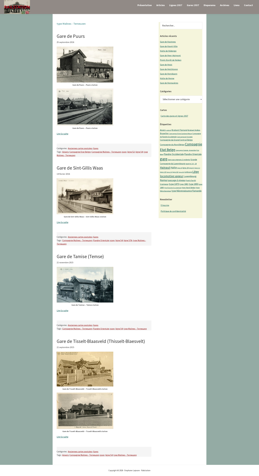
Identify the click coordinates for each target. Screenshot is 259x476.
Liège (195, 171)
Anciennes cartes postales (80, 148)
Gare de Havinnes (168, 41)
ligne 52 (130, 151)
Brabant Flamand (180, 130)
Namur (164, 180)
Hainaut (165, 167)
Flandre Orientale (101, 240)
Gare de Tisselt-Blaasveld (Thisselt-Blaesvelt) (101, 341)
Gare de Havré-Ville (169, 46)
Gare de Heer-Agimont (170, 55)
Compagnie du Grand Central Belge (176, 139)
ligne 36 (186, 168)
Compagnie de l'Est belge (184, 137)
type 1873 (174, 184)
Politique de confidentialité (173, 211)
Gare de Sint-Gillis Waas (80, 168)
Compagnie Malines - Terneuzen (106, 151)
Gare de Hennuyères (169, 83)
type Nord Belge (188, 187)
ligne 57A (128, 240)
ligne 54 (139, 151)
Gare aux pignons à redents (179, 159)
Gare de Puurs (71, 36)
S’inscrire (165, 205)
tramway (164, 184)
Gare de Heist (166, 64)
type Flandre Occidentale (172, 188)
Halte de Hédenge (168, 51)
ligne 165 (181, 172)
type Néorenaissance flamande (186, 190)
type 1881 (184, 184)
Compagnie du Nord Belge (172, 144)
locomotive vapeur (171, 176)
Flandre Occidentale (174, 154)
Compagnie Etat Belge (80, 151)
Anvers (65, 151)
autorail (168, 130)
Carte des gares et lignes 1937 (174, 116)
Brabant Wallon (194, 130)
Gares (95, 148)
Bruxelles (164, 133)
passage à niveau (176, 180)
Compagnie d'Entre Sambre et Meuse (180, 134)
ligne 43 (191, 168)
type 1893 (193, 184)
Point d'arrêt (191, 180)
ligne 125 (163, 172)
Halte (174, 167)
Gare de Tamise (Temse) (80, 256)
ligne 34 (179, 168)
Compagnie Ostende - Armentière (185, 150)
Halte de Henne (167, 78)
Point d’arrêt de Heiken (170, 60)
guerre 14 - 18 (191, 163)
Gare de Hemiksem (168, 73)
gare (124, 151)
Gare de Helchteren (169, 69)
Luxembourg (190, 176)
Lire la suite (62, 133)
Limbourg (188, 172)
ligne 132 (169, 172)
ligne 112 (197, 168)
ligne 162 (175, 172)
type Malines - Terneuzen (135, 328)
